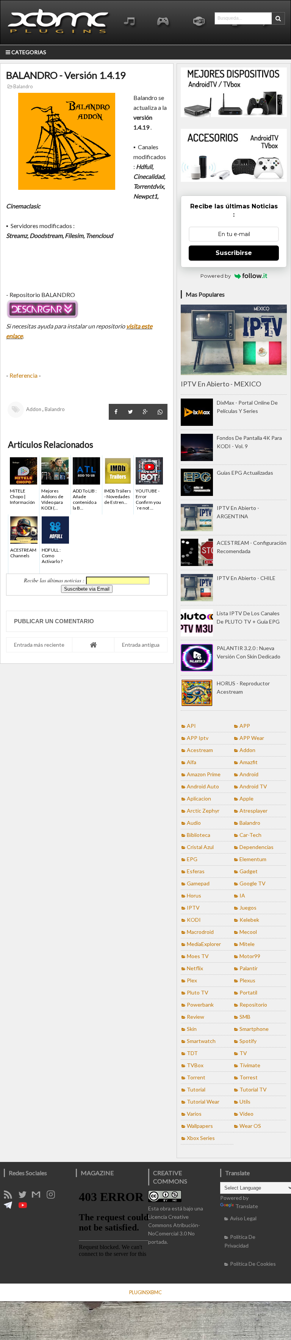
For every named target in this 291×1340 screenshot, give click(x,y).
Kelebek (249, 919)
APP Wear (251, 738)
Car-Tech (250, 835)
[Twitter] (25, 1196)
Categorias (28, 52)
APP (244, 725)
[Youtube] (25, 1207)
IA (242, 895)
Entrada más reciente (39, 644)
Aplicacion (199, 798)
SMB (244, 1016)
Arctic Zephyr (203, 810)
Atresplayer (253, 810)
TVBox (195, 1065)
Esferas (196, 871)
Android (248, 774)
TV (243, 1053)
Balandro (23, 86)
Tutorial (196, 1089)
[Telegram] (10, 1207)
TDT (192, 1053)
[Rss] (10, 1196)
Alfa (191, 762)
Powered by (215, 276)
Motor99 (249, 956)
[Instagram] (53, 1196)
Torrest (248, 1077)
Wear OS (250, 1126)
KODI (194, 919)
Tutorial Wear (203, 1101)
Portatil (248, 992)
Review (195, 1016)
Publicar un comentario (54, 621)
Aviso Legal (243, 1218)
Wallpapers (200, 1126)
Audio (194, 822)
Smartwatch (201, 1041)
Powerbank (200, 1004)
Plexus (247, 980)
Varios (194, 1113)
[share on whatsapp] (160, 412)
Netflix (195, 968)
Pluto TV (197, 992)
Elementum (252, 859)
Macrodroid (200, 932)
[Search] (278, 18)
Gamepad (198, 883)
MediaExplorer (204, 944)
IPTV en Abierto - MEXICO (221, 384)
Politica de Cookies (253, 1263)
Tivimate (249, 1065)
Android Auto (203, 786)
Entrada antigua (141, 644)
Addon (33, 409)
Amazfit (248, 762)
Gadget (248, 871)
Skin (192, 1029)
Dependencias (256, 847)
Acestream (200, 750)
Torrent (196, 1077)
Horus (194, 895)
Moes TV (198, 956)
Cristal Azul (200, 847)
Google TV (252, 883)
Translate (246, 1206)
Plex (192, 980)
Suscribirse (234, 252)
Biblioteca (198, 835)
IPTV (193, 907)
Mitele (247, 944)
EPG (192, 859)
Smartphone (254, 1029)
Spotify (248, 1041)
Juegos (248, 907)
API (191, 725)
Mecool (248, 932)
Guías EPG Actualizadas (245, 472)
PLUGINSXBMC (145, 1292)
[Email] (38, 1196)
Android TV (253, 786)
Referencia (23, 375)
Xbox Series (201, 1138)
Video (246, 1113)
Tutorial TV (253, 1089)
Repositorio (253, 1004)
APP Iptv (197, 738)
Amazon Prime (204, 774)
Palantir (248, 968)
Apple (246, 798)
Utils (244, 1101)
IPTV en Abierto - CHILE (246, 578)
